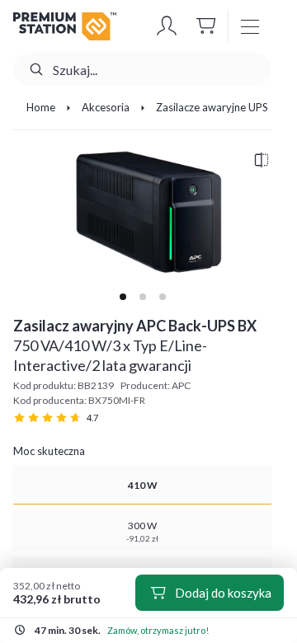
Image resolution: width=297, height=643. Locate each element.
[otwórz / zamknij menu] (250, 26)
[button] (166, 26)
